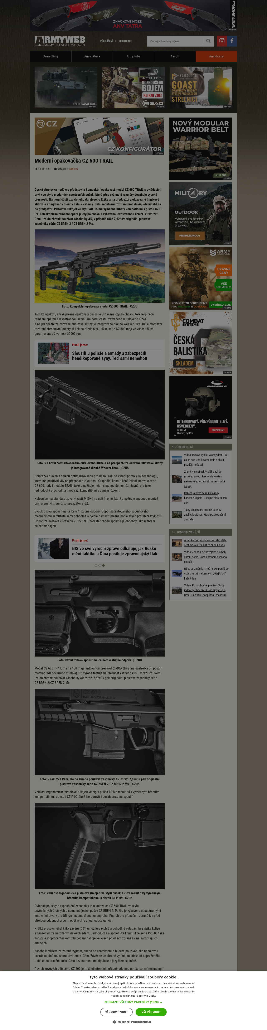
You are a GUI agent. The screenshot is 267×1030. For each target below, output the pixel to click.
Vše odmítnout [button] (116, 1012)
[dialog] (133, 1000)
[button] (133, 1002)
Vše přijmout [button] (151, 1012)
